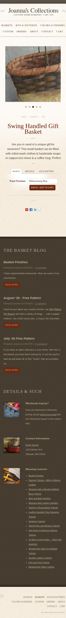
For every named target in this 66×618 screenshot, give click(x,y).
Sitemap (27, 597)
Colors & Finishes (52, 25)
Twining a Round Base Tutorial (43, 508)
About (34, 31)
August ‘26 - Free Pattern (22, 298)
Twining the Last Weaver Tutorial (44, 526)
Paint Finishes (17, 181)
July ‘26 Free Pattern (19, 338)
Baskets (6, 25)
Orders (22, 31)
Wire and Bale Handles (40, 498)
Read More (11, 285)
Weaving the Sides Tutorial (41, 567)
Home (23, 116)
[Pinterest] (26, 210)
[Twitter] (35, 210)
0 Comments (41, 344)
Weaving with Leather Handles (43, 503)
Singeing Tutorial (37, 521)
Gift (43, 116)
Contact (47, 31)
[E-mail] (39, 210)
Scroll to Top (2, 596)
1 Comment (40, 268)
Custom (8, 31)
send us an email (48, 414)
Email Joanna (32, 445)
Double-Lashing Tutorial (40, 558)
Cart (59, 31)
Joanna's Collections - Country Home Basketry (32, 12)
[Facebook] (31, 210)
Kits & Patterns (26, 25)
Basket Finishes (16, 262)
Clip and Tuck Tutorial (39, 562)
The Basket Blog (25, 250)
